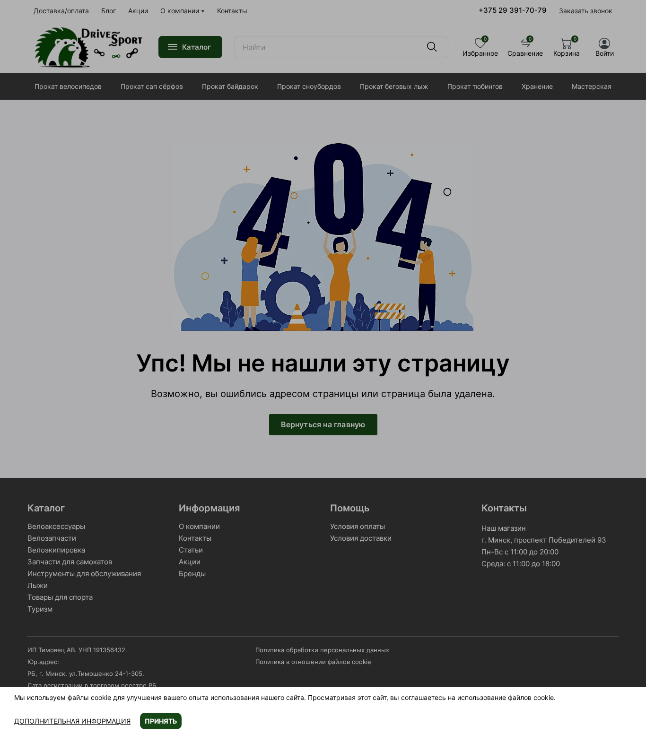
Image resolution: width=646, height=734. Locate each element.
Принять (161, 721)
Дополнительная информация (72, 721)
